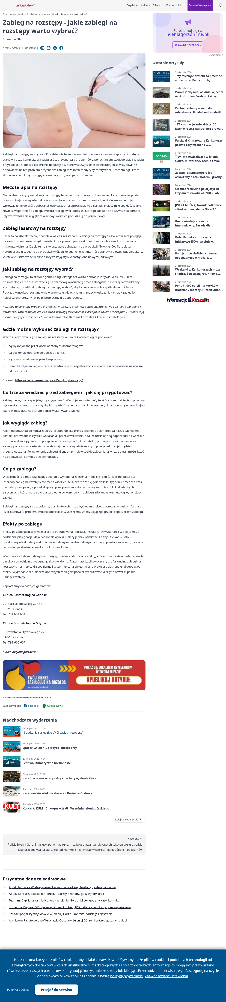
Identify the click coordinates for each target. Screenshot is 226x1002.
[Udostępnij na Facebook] (61, 48)
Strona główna (9, 14)
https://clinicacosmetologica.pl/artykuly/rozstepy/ (49, 380)
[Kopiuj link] (42, 48)
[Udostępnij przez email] (48, 48)
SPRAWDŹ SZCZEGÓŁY (187, 45)
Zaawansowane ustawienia (166, 976)
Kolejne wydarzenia (126, 819)
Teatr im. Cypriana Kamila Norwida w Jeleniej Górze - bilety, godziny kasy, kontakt (64, 900)
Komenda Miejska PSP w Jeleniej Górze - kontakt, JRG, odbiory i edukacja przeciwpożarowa (70, 907)
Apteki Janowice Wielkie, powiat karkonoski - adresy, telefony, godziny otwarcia (62, 887)
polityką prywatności (126, 976)
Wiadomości (23, 14)
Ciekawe (145, 5)
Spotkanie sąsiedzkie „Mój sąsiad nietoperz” (53, 732)
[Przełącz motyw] (220, 5)
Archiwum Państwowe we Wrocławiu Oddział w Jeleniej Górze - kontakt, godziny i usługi (68, 920)
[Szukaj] (179, 5)
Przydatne (132, 5)
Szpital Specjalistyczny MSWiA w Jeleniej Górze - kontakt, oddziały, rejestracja (60, 914)
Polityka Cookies (18, 989)
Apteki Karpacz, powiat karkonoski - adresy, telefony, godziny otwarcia (56, 894)
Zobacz (156, 5)
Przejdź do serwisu (56, 989)
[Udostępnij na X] (55, 48)
